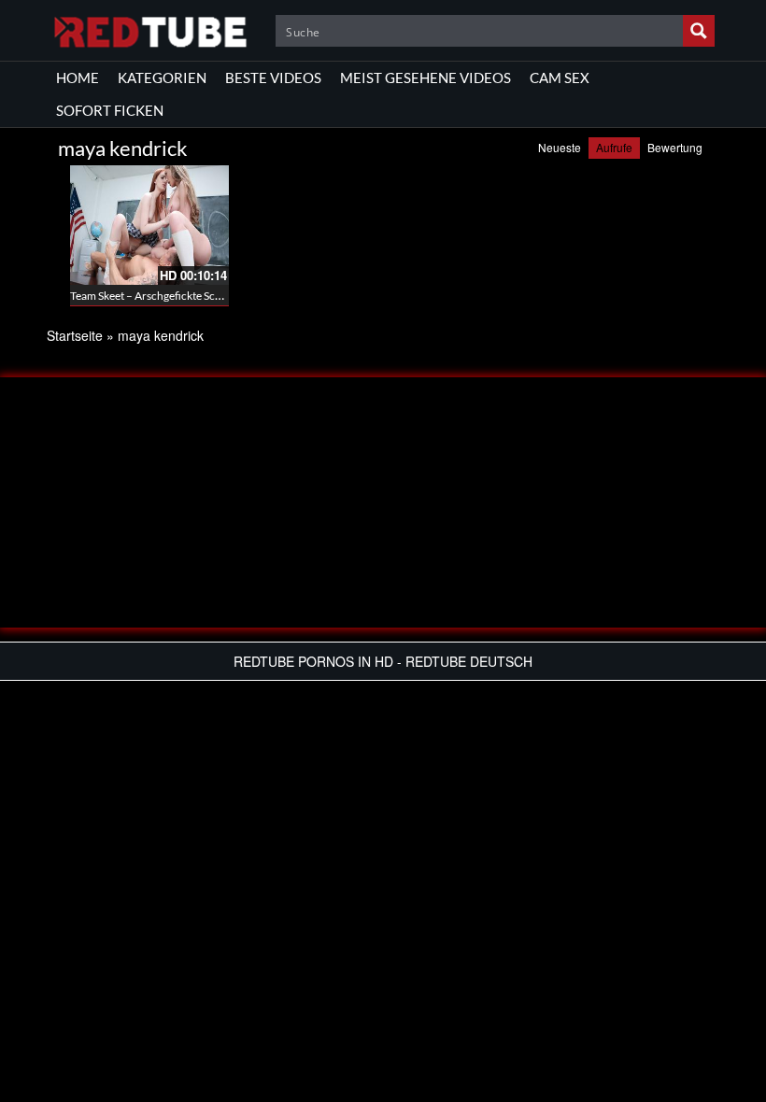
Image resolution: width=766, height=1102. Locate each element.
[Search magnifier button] (699, 31)
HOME (77, 77)
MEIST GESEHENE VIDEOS (425, 77)
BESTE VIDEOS (273, 77)
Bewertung (674, 147)
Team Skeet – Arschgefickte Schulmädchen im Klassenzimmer (218, 296)
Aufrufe (614, 147)
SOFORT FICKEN (109, 110)
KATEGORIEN (162, 77)
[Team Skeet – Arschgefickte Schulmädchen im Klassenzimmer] (149, 225)
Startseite (75, 335)
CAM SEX (559, 77)
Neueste (559, 147)
